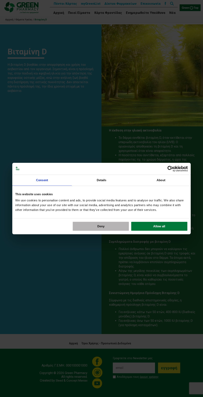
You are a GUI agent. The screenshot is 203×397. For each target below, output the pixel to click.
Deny (100, 226)
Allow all (159, 226)
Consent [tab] (42, 180)
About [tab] (161, 180)
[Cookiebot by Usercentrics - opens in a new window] (170, 169)
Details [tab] (101, 180)
